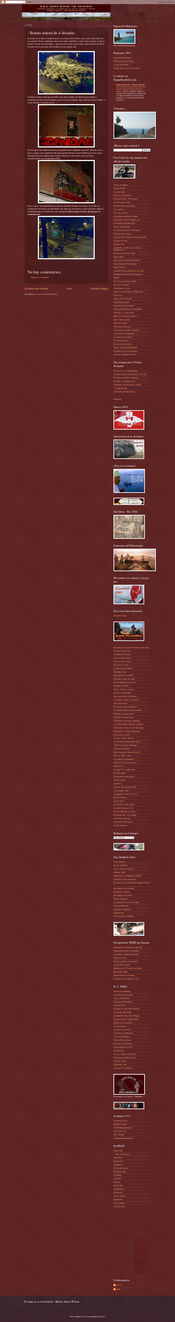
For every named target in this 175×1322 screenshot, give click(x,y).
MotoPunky (117, 1193)
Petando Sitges (119, 773)
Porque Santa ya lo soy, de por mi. (127, 68)
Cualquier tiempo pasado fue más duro (128, 271)
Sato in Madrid (119, 1203)
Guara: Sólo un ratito (121, 320)
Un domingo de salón (121, 202)
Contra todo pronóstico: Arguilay (126, 330)
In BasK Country (120, 1124)
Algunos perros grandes (122, 1023)
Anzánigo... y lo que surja (123, 313)
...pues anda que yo (121, 1154)
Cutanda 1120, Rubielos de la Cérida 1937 (130, 237)
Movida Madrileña (120, 865)
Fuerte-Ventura (119, 862)
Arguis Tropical (119, 267)
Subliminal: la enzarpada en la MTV (127, 876)
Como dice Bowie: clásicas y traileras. (128, 724)
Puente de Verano (120, 185)
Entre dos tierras (120, 1061)
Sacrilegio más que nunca (123, 717)
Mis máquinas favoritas (122, 895)
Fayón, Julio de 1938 (121, 227)
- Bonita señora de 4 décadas (125, 745)
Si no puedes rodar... (121, 791)
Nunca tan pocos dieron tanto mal (126, 752)
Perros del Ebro (119, 1196)
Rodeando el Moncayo (122, 327)
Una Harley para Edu (121, 818)
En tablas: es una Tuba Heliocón (126, 1009)
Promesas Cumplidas (121, 991)
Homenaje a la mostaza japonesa (126, 731)
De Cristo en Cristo (121, 665)
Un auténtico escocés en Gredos (126, 902)
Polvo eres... (118, 295)
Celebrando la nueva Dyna (123, 777)
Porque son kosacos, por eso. (125, 763)
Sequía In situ (119, 244)
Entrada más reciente (36, 288)
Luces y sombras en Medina (124, 1054)
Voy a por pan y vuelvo (122, 661)
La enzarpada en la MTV (123, 1047)
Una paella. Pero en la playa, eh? (126, 220)
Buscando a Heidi (120, 972)
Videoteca (117, 399)
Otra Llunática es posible (123, 675)
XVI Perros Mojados (121, 1037)
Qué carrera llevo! (120, 703)
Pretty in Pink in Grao (122, 1040)
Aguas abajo (118, 257)
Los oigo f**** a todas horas (124, 770)
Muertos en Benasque (122, 693)
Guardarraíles (118, 913)
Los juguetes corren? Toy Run (125, 794)
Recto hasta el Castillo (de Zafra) (126, 260)
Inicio (69, 288)
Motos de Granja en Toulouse (125, 316)
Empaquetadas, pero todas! (124, 206)
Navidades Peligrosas (122, 909)
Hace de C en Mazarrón (122, 1044)
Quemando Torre (120, 1065)
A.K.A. (119, 1285)
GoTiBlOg (117, 1175)
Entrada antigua (99, 288)
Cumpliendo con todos (122, 654)
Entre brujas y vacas (121, 735)
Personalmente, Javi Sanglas (125, 815)
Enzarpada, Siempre (121, 892)
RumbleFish (118, 1200)
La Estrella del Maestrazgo (124, 392)
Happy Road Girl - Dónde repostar (130, 85)
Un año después (119, 1026)
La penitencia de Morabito (123, 306)
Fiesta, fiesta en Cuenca (123, 869)
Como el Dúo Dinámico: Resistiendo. (128, 309)
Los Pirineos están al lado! (124, 804)
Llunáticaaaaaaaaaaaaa (122, 1128)
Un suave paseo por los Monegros (127, 230)
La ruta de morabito (121, 65)
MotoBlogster (118, 1189)
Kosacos (116, 1182)
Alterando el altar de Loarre (124, 679)
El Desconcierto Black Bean (124, 1058)
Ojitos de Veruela (120, 323)
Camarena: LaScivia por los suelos (127, 385)
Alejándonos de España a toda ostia (127, 947)
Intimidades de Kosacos (123, 822)
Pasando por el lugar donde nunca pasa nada (131, 648)
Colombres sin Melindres (123, 1033)
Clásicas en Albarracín (122, 195)
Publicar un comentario (40, 277)
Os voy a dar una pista (122, 344)
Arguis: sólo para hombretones (125, 348)
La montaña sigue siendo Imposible (127, 710)
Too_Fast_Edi (118, 1207)
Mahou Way (118, 1186)
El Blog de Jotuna (120, 1168)
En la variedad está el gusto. (124, 682)
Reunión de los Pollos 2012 (124, 253)
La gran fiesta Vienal (121, 965)
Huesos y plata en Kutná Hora (125, 961)
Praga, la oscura (119, 958)
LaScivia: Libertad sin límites (124, 355)
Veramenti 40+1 (119, 1005)
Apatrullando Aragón (121, 302)
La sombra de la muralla (122, 995)
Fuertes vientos (119, 780)
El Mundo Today (119, 616)
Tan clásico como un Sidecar (124, 707)
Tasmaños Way (119, 672)
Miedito (116, 278)
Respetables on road (121, 288)
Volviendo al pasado (121, 749)
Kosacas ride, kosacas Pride (124, 787)
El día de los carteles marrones (125, 378)
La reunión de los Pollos (122, 337)
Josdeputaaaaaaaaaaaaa (123, 1138)
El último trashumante (122, 651)
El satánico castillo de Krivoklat (125, 954)
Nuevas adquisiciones (122, 658)
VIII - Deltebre (119, 1135)
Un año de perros (120, 825)
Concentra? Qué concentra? (124, 879)
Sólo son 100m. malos (122, 756)
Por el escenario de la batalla (124, 281)
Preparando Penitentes (122, 58)
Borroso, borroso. (120, 797)
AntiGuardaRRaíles (121, 906)
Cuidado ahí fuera (120, 241)
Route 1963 (117, 1151)
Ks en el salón (119, 192)
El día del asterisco (121, 341)
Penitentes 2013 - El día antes (125, 199)
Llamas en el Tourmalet (122, 299)
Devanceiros (118, 1161)
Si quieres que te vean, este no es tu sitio (130, 374)
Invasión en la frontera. (122, 1030)
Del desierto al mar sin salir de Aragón (128, 728)
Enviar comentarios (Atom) (46, 294)
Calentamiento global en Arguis (125, 216)
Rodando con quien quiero (123, 714)
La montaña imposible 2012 (124, 223)
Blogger (102, 1317)
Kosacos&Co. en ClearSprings (125, 371)
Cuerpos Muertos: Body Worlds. (126, 1019)
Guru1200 (117, 1179)
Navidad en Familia (121, 686)
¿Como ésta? (118, 801)
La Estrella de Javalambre (123, 334)
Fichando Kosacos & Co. (123, 808)
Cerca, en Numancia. (121, 998)
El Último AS (118, 1051)
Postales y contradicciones (124, 381)
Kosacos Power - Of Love (123, 738)
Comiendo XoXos (120, 1121)
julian (118, 1289)
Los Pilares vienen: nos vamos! (125, 700)
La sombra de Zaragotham (123, 759)
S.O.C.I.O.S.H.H (120, 1131)
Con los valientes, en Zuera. (124, 811)
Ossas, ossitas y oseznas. (124, 689)
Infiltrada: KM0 (119, 872)
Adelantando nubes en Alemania (126, 951)
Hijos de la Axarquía (121, 285)
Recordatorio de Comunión (123, 888)
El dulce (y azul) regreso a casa (126, 979)
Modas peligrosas (120, 899)
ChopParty (117, 784)
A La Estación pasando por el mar (126, 742)
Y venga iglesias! (120, 388)
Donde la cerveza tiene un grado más (128, 292)
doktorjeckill (118, 1165)
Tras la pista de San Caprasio (125, 264)
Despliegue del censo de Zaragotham (128, 274)
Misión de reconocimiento (123, 61)
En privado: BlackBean (122, 1012)
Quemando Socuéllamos (123, 1068)
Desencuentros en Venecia (124, 975)
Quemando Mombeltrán (122, 1002)
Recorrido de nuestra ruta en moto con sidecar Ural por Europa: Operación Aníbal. (130, 89)
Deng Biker (117, 1158)
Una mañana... (119, 209)
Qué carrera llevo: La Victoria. (125, 696)
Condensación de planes (123, 668)
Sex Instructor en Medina (123, 916)
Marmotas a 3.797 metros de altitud (127, 968)
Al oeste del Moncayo (122, 234)
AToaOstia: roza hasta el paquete (126, 721)
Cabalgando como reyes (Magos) (126, 1016)
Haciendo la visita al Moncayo (125, 351)
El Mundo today (119, 1172)
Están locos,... (119, 766)
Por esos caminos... (121, 213)
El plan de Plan (119, 188)
